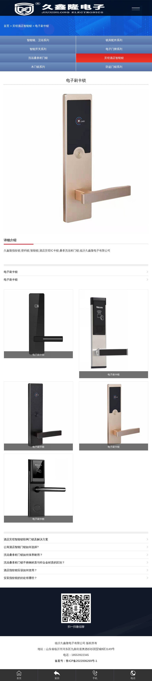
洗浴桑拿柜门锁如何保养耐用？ (23, 554)
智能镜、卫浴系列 (38, 40)
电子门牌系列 (114, 49)
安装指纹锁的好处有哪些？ (20, 577)
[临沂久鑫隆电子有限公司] (62, 8)
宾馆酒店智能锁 (22, 25)
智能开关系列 (38, 49)
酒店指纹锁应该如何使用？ (20, 570)
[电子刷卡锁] (76, 160)
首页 (6, 25)
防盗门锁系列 (114, 66)
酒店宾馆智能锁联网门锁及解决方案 (26, 539)
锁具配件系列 (114, 40)
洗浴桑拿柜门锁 (38, 57)
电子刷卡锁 (42, 25)
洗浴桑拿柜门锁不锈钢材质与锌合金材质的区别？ (34, 562)
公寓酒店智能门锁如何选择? (21, 547)
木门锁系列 (38, 66)
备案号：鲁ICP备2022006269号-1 (76, 660)
